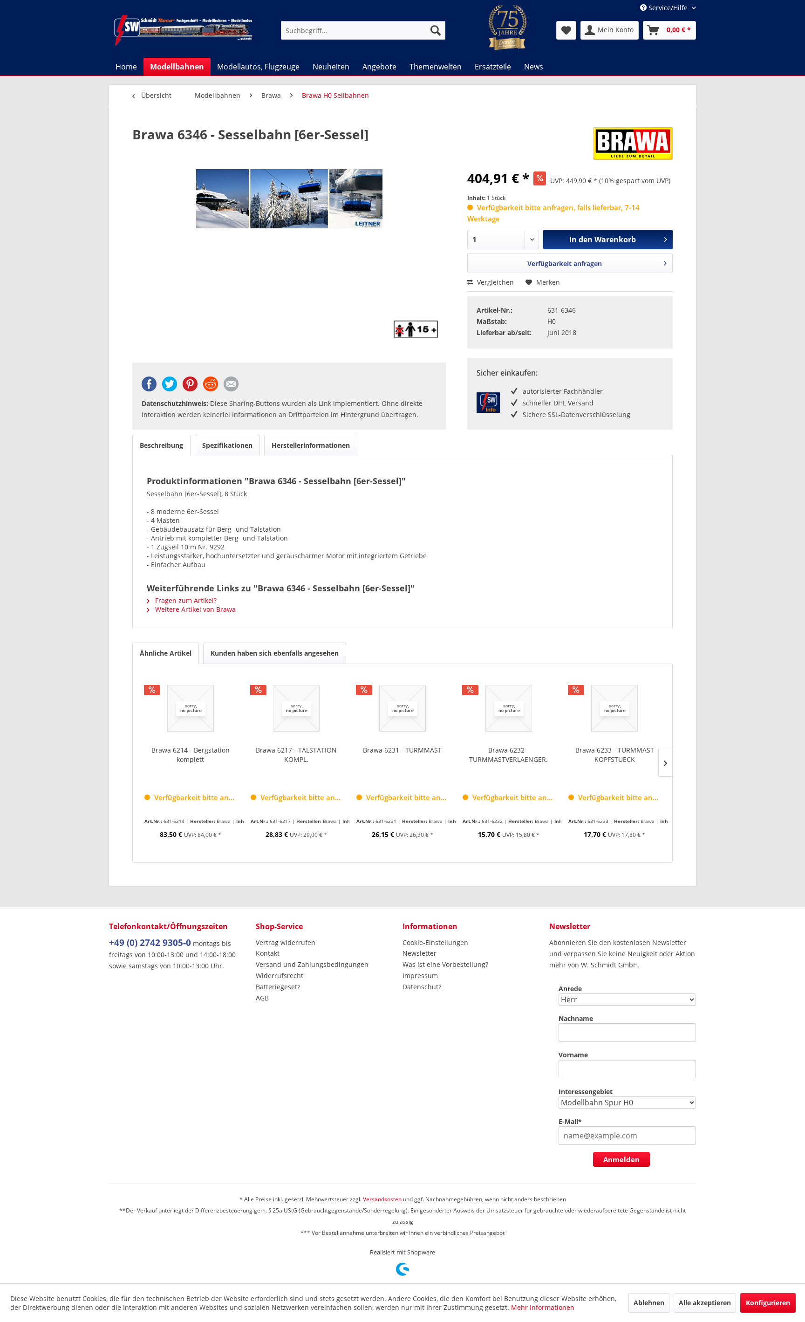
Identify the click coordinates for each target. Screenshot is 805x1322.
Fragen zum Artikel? (185, 600)
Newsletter (419, 953)
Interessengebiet (586, 1091)
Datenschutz (422, 986)
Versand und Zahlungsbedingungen (312, 964)
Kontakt (268, 953)
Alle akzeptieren (705, 1302)
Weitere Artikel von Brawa (194, 609)
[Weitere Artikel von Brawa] (633, 143)
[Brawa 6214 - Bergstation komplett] (190, 708)
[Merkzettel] (566, 30)
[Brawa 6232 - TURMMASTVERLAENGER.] (509, 708)
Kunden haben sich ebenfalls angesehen (275, 653)
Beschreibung (161, 445)
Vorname (573, 1054)
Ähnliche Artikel (165, 653)
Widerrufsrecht (279, 975)
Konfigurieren (768, 1302)
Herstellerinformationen (311, 445)
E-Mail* (570, 1121)
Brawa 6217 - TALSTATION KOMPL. (296, 755)
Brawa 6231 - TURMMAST (402, 750)
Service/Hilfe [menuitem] (668, 7)
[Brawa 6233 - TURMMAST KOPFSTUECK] (614, 708)
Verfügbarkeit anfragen (564, 263)
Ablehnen (649, 1302)
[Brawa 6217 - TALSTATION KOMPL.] (297, 708)
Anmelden (621, 1159)
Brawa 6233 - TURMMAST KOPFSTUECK (614, 755)
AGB (262, 997)
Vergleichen (494, 282)
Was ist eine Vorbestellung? (445, 964)
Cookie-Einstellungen (435, 942)
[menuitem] (363, 30)
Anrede (570, 988)
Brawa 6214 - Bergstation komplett (190, 755)
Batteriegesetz (278, 986)
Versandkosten (382, 1199)
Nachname (576, 1018)
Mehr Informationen (542, 1307)
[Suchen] (435, 30)
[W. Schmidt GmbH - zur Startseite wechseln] (183, 30)
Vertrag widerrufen (285, 942)
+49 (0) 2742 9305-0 (150, 943)
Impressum (420, 975)
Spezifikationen (227, 445)
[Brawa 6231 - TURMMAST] (402, 708)
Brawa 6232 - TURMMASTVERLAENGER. (508, 755)
